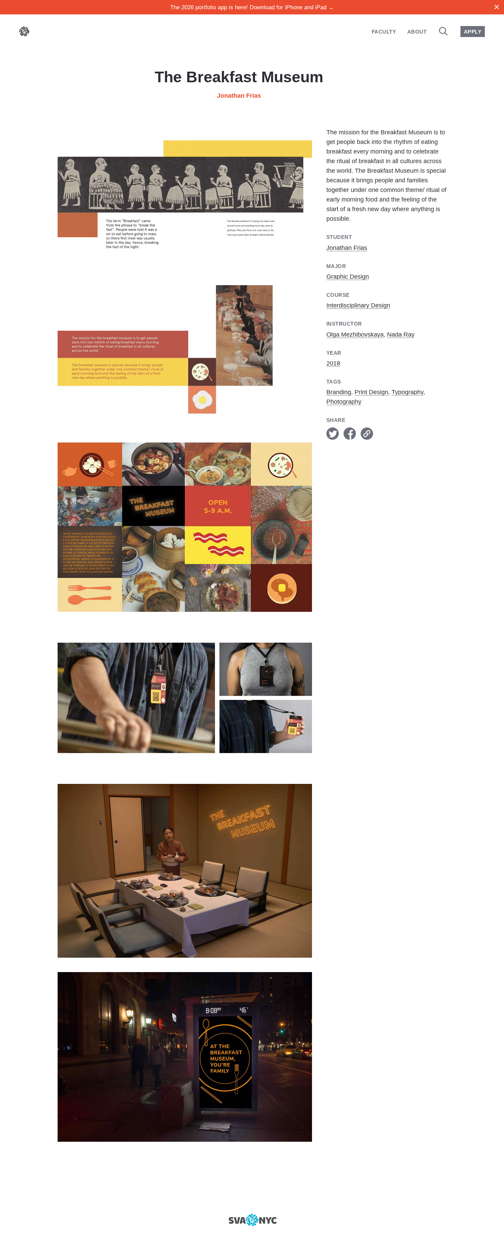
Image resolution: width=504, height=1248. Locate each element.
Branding (338, 392)
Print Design (371, 392)
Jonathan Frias (239, 95)
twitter (332, 433)
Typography (407, 392)
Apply (472, 32)
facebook (350, 433)
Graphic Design (347, 276)
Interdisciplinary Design (358, 305)
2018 (333, 363)
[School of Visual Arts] (251, 1220)
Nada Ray (401, 334)
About (417, 32)
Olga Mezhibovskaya (355, 334)
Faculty (384, 32)
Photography (343, 401)
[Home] (24, 33)
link (367, 433)
